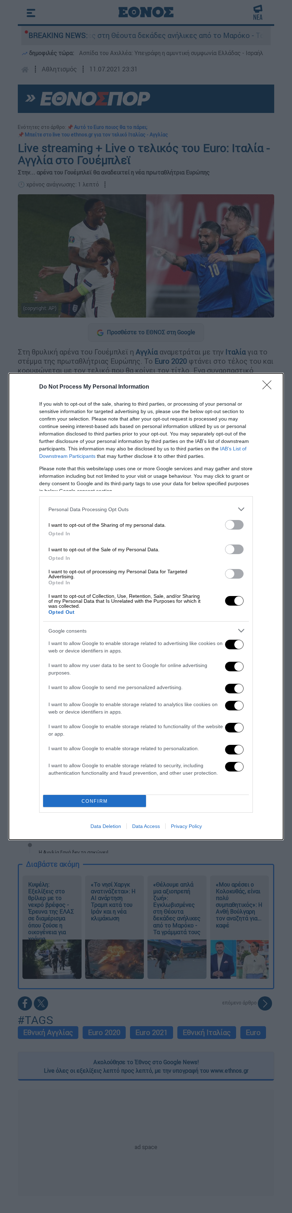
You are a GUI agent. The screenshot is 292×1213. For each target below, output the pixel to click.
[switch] (234, 525)
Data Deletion (105, 826)
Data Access (146, 826)
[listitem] (146, 509)
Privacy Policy (186, 826)
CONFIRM (95, 801)
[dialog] (146, 606)
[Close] (269, 387)
